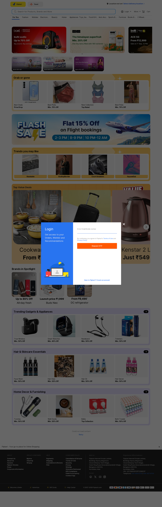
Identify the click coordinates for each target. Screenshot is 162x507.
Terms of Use (108, 238)
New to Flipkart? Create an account (97, 280)
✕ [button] (123, 224)
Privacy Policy (82, 240)
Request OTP (97, 246)
